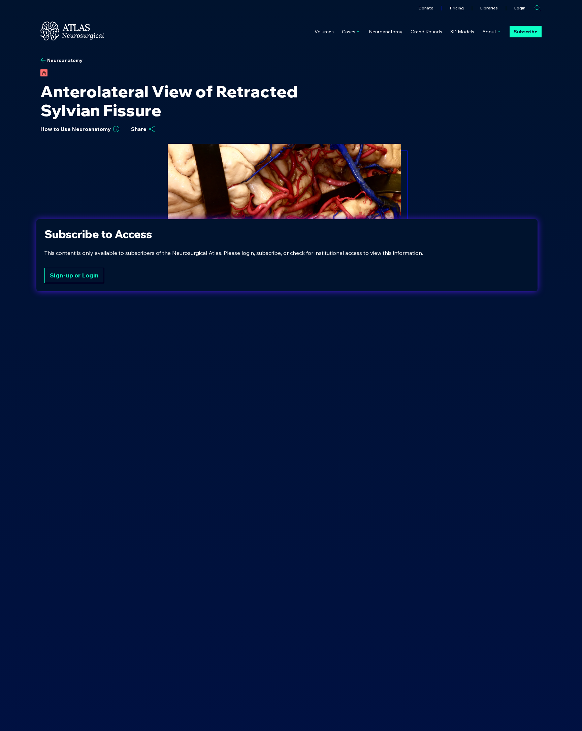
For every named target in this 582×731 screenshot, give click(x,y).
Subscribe (526, 32)
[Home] (72, 31)
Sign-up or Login (74, 275)
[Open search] (538, 8)
